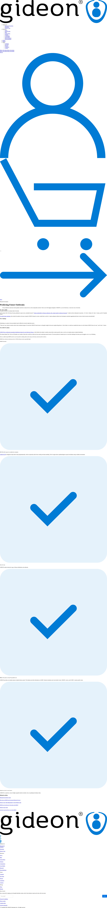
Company (7, 43)
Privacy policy (3, 901)
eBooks (3, 41)
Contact (6, 48)
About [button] (3, 42)
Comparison (7, 35)
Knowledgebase (8, 39)
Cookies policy (3, 903)
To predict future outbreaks (5, 316)
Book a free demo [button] (3, 50)
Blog (6, 32)
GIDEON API (3, 454)
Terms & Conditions (4, 899)
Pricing (3, 40)
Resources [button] (4, 29)
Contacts (1, 882)
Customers (7, 47)
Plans (1, 886)
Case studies (7, 37)
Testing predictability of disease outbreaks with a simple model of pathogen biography (50, 313)
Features (6, 34)
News (6, 30)
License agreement (3, 905)
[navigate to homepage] (53, 22)
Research (2, 868)
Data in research (8, 38)
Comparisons (2, 863)
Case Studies (2, 865)
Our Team (2, 876)
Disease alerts (7, 31)
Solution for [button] (4, 24)
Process (6, 45)
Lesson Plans (7, 33)
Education (7, 27)
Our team (7, 44)
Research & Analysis (9, 25)
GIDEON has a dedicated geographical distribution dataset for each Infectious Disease (17, 332)
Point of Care (7, 28)
